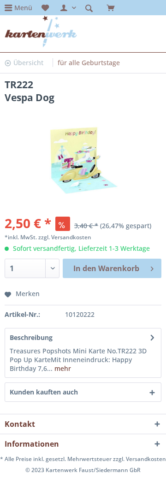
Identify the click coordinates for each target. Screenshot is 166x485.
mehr (62, 368)
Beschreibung (31, 337)
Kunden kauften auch (44, 392)
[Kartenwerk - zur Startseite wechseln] (41, 31)
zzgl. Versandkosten (64, 237)
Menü (23, 7)
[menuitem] (18, 7)
